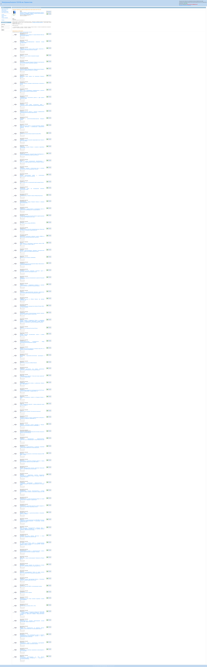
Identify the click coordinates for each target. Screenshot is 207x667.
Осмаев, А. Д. (22, 403)
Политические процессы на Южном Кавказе (28, 362)
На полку (49, 13)
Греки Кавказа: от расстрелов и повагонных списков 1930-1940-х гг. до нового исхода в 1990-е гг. (32, 244)
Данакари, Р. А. (22, 103)
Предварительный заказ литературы (185, 5)
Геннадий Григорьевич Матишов (37, 22)
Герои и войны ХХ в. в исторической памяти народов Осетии (32, 182)
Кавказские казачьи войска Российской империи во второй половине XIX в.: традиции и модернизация (32, 499)
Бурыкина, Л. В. (22, 482)
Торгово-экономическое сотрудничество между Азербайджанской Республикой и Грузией (32, 342)
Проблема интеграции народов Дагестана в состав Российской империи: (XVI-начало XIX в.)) (32, 536)
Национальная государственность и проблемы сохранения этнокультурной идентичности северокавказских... (32, 447)
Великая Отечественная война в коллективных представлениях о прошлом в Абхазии (32, 176)
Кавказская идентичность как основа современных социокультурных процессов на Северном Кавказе (32, 369)
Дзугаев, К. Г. (22, 327)
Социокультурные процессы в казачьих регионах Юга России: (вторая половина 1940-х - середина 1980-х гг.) (32, 390)
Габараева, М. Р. (22, 82)
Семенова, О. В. (22, 368)
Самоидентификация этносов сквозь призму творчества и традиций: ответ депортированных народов (32, 49)
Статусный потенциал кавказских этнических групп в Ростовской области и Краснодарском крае (32, 271)
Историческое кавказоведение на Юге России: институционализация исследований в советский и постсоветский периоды (32, 658)
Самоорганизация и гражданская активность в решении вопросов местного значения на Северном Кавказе (32, 285)
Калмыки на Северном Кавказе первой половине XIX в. (30, 133)
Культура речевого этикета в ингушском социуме (29, 55)
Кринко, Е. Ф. (22, 656)
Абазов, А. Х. (22, 519)
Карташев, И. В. (22, 215)
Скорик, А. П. (22, 410)
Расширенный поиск (5, 11)
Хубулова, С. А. (22, 181)
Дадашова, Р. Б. (22, 96)
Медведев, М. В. (22, 564)
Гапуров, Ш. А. (22, 542)
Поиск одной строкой (5, 12)
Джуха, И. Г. (22, 242)
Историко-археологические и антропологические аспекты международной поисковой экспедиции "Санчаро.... (32, 551)
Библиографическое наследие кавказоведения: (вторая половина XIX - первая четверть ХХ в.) (32, 621)
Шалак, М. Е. (22, 527)
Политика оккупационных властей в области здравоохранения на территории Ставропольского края (32, 216)
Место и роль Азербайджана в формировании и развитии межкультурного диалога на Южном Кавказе (32, 91)
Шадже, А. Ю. (22, 375)
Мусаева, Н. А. (22, 347)
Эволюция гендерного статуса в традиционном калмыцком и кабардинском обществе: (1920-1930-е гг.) (32, 418)
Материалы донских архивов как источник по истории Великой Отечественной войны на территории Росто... (32, 565)
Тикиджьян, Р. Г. (22, 389)
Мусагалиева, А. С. (23, 194)
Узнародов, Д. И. (22, 312)
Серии (3, 16)
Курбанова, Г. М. (22, 298)
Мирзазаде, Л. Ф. (22, 153)
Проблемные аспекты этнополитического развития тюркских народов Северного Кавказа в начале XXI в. (32, 314)
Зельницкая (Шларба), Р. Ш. (24, 68)
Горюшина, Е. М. (22, 187)
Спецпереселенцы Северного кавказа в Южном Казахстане (31, 195)
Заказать (49, 11)
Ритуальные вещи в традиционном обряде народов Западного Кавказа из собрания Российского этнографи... (32, 69)
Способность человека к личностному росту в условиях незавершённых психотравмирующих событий (32, 168)
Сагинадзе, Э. (22, 474)
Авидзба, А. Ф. (22, 174)
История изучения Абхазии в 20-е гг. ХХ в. (28, 605)
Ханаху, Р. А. (22, 291)
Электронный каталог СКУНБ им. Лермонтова (17, 2)
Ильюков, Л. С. (22, 75)
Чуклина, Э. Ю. (22, 333)
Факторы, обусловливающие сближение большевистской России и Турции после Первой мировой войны (32, 251)
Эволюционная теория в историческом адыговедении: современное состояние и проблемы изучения (32, 643)
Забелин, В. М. (22, 396)
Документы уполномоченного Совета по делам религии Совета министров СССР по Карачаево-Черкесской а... (32, 572)
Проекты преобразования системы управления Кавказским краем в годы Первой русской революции (32, 468)
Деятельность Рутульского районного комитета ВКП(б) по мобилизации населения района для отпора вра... (32, 237)
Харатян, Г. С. (22, 110)
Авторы (3, 14)
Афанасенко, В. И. (23, 228)
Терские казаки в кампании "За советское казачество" (30, 411)
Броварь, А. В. (22, 146)
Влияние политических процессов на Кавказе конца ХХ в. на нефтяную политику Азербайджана (32, 349)
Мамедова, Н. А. (22, 354)
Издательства (4, 15)
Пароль (2, 26)
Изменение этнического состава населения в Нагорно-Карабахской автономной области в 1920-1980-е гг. (32, 425)
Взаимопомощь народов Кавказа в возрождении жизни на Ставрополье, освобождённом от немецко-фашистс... (32, 209)
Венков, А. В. (22, 256)
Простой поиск (4, 10)
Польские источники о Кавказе (26, 592)
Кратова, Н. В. (22, 571)
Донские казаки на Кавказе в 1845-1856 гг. (28, 257)
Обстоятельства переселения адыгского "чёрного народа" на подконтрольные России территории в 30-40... (32, 506)
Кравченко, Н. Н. (22, 382)
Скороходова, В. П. (23, 305)
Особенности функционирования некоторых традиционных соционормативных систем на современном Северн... (32, 292)
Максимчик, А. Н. (22, 578)
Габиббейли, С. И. (22, 340)
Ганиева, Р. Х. (22, 167)
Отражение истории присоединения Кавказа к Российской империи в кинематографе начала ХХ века (32, 579)
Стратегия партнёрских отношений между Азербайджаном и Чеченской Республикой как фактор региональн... (32, 154)
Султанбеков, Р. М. (23, 235)
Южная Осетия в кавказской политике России (29, 328)
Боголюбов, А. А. (22, 585)
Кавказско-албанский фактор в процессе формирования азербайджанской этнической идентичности (32, 112)
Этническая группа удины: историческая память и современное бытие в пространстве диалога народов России (32, 105)
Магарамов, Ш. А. (22, 512)
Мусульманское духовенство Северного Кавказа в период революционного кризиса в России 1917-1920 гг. (32, 461)
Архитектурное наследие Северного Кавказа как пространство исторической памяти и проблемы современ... (32, 62)
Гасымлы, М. (22, 249)
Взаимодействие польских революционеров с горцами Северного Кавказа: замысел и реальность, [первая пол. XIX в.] (32, 491)
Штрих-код (3, 24)
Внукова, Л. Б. (22, 319)
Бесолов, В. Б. (22, 61)
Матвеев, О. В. (22, 611)
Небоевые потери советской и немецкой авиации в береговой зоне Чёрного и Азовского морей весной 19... (32, 230)
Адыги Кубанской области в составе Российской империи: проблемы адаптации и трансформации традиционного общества (32, 126)
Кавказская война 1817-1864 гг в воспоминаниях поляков (31, 586)
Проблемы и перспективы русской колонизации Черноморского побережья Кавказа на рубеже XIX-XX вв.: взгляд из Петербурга (32, 476)
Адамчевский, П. (22, 591)
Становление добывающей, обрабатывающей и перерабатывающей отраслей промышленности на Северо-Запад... (32, 484)
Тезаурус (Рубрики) (5, 17)
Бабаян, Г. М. (22, 557)
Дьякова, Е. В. (22, 222)
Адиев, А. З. (22, 284)
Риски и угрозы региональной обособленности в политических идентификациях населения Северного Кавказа (32, 161)
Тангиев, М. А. (22, 597)
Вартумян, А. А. (22, 160)
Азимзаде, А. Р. (22, 89)
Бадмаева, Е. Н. (22, 416)
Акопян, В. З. (22, 423)
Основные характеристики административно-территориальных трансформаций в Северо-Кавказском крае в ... (32, 439)
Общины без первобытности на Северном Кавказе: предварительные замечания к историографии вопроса (32, 628)
